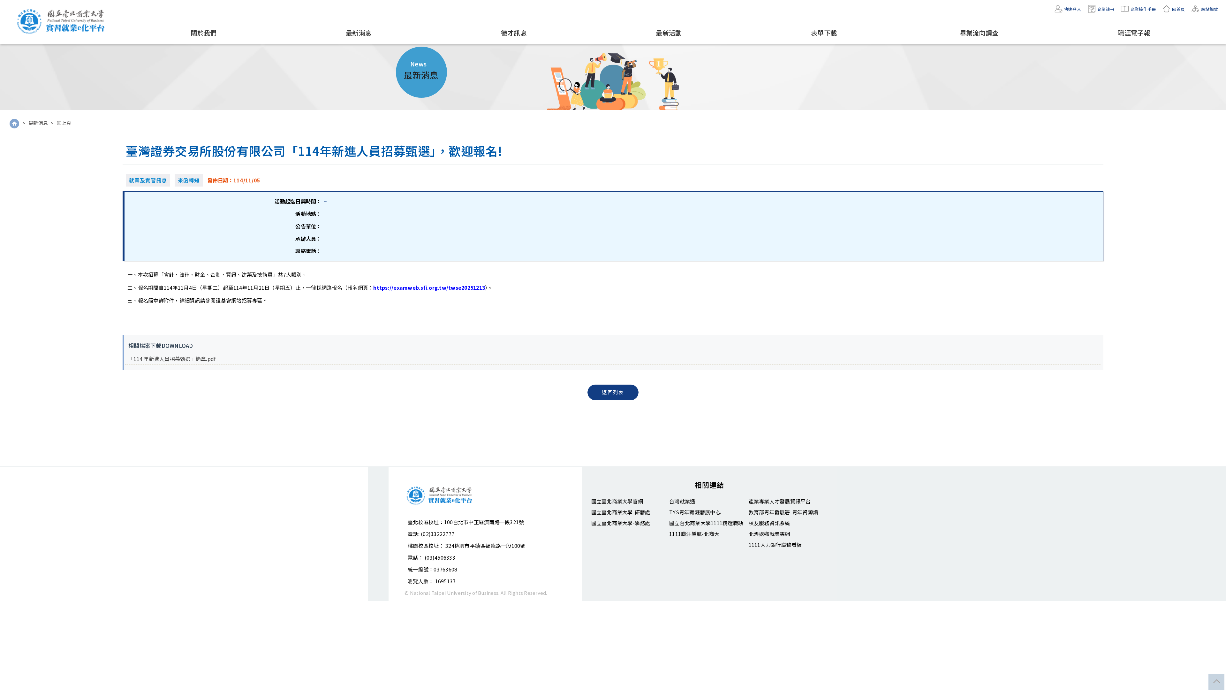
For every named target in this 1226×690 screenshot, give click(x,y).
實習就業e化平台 (62, 21)
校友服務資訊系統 (769, 523)
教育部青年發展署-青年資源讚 (783, 512)
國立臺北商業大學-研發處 (620, 512)
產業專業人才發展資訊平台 (780, 501)
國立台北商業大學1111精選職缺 (706, 523)
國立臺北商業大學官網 (617, 501)
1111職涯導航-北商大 (694, 534)
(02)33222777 (437, 534)
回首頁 (1178, 9)
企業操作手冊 (1143, 9)
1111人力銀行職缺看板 (775, 544)
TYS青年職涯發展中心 (695, 512)
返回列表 (613, 392)
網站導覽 (1209, 9)
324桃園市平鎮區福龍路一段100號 (485, 545)
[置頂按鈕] (1216, 682)
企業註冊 (1105, 9)
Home (14, 123)
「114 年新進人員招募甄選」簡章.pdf (172, 359)
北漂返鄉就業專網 (769, 534)
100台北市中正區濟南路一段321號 (484, 522)
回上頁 (64, 122)
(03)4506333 (440, 557)
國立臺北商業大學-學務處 (620, 523)
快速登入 (1072, 9)
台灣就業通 (682, 501)
